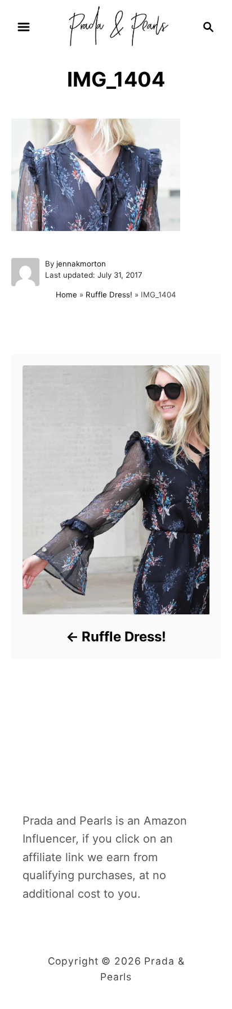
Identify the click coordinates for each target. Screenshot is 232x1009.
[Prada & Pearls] (115, 26)
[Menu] (23, 27)
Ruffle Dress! (109, 294)
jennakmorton (81, 263)
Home (66, 294)
